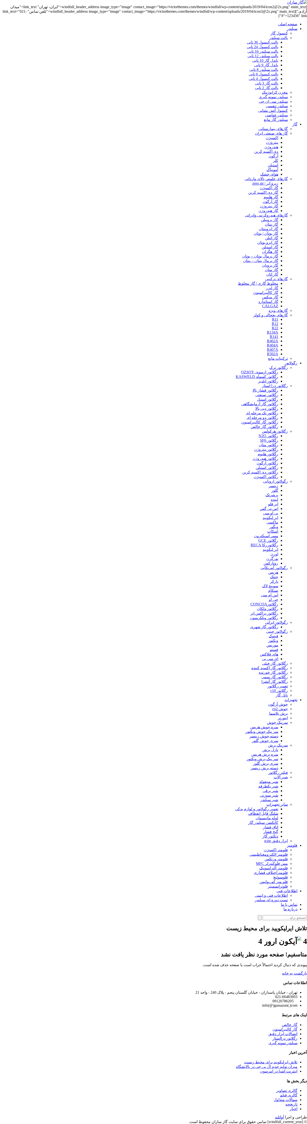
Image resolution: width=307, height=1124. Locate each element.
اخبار (293, 1109)
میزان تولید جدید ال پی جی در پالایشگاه (266, 1067)
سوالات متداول (285, 1100)
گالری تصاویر (286, 1091)
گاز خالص (289, 1025)
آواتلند (279, 1117)
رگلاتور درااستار (284, 1038)
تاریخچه (291, 1104)
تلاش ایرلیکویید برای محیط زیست (270, 1062)
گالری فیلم (288, 1095)
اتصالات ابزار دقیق (282, 1034)
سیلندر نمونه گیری (282, 1043)
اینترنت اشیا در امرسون (278, 1071)
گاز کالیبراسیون (284, 1029)
